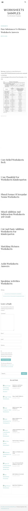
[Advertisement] (14, 52)
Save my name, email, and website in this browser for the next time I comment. (6, 354)
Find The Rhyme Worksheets (18, 440)
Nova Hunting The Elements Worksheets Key (13, 296)
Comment (3, 313)
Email (2, 339)
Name (2, 333)
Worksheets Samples (14, 11)
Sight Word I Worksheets (17, 485)
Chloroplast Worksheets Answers (13, 293)
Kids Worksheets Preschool (18, 474)
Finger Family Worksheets (17, 396)
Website (2, 345)
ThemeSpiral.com (5, 508)
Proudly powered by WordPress (8, 506)
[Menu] (2, 2)
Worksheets (4, 26)
